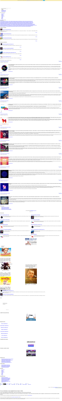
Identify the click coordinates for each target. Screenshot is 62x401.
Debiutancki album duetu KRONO (4, 224)
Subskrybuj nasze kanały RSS (5, 377)
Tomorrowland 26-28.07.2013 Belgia (5, 380)
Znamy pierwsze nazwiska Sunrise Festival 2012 (6, 362)
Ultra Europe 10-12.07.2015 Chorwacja (7, 33)
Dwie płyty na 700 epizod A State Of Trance (4, 140)
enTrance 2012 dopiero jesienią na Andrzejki (6, 359)
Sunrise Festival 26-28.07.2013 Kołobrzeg (6, 379)
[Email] (61, 61)
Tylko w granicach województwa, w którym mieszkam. (31, 264)
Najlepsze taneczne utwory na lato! (5, 207)
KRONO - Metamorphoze (34, 234)
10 (32, 210)
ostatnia (35, 210)
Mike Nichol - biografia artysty (4, 333)
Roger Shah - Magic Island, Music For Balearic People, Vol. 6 (9, 52)
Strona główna (3, 369)
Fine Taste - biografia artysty (4, 323)
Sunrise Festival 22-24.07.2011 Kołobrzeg (6, 378)
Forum (2, 370)
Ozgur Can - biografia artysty (4, 337)
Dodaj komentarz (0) (10, 71)
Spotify (2, 373)
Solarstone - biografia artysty (4, 329)
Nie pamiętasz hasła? (4, 10)
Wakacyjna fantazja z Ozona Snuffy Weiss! (6, 360)
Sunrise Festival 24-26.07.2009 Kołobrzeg (6, 381)
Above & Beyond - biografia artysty (4, 331)
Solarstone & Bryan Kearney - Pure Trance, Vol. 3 (36, 224)
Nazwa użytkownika (4, 8)
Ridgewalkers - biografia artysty (4, 327)
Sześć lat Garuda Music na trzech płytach (4, 74)
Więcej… (1, 72)
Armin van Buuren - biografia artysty (4, 325)
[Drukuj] (59, 61)
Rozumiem (44, 0)
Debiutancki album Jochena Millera (5, 208)
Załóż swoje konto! (3, 11)
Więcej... (36, 32)
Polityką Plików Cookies (28, 0)
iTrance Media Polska (55, 387)
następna (34, 210)
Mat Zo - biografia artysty (4, 335)
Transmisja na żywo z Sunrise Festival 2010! (6, 361)
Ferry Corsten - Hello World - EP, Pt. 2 (7, 56)
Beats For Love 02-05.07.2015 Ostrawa (7, 29)
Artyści (2, 372)
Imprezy (2, 371)
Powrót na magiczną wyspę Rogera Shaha (4, 87)
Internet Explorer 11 (30, 395)
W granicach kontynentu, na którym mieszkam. (30, 266)
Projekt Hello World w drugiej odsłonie (4, 100)
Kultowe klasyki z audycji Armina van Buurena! (6, 209)
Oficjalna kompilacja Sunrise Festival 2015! (4, 153)
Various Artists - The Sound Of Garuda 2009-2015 (8, 48)
